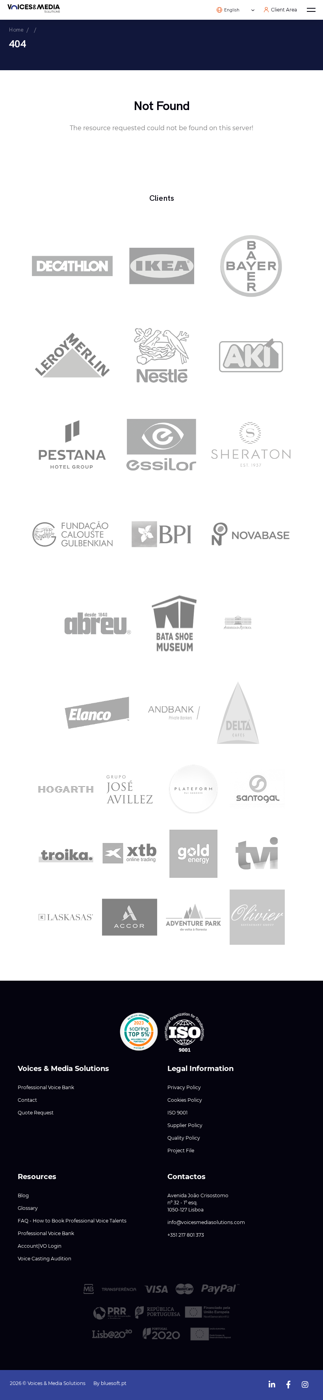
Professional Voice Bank (46, 1087)
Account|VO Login (39, 1246)
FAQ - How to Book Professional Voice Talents (72, 1221)
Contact (27, 1100)
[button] (139, 1032)
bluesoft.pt (113, 1383)
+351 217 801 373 (185, 1235)
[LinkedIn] (272, 1383)
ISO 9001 (177, 1113)
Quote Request (36, 1113)
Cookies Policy (184, 1100)
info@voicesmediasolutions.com (206, 1222)
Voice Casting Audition (44, 1259)
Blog (23, 1195)
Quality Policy (183, 1138)
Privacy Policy (184, 1087)
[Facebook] (288, 1383)
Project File (180, 1150)
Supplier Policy (184, 1125)
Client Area (284, 10)
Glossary (28, 1208)
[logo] (33, 9)
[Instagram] (305, 1383)
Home (16, 29)
